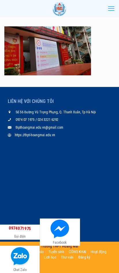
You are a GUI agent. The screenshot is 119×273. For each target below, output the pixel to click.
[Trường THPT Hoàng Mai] (59, 8)
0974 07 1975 (26, 120)
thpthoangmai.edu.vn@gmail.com (39, 127)
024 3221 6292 (47, 120)
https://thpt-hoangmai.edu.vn (35, 135)
